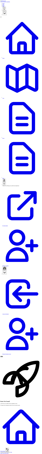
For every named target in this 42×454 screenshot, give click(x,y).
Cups (3, 4)
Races (3, 5)
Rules (3, 6)
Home (3, 3)
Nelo (11, 452)
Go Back (7, 451)
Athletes (4, 7)
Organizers (4, 11)
